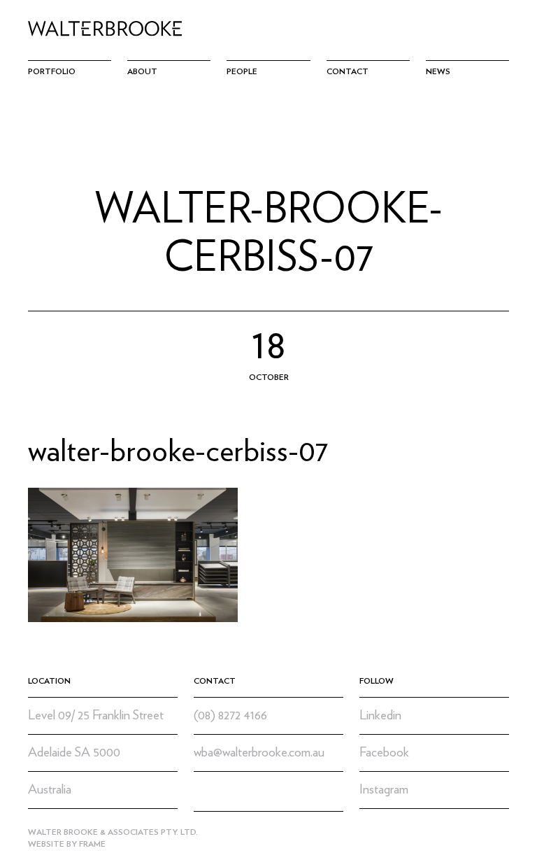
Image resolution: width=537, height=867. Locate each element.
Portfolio (52, 71)
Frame (92, 844)
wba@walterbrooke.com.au (259, 752)
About (142, 71)
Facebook (384, 752)
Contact (347, 71)
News (438, 71)
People (242, 71)
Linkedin (380, 715)
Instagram (383, 789)
